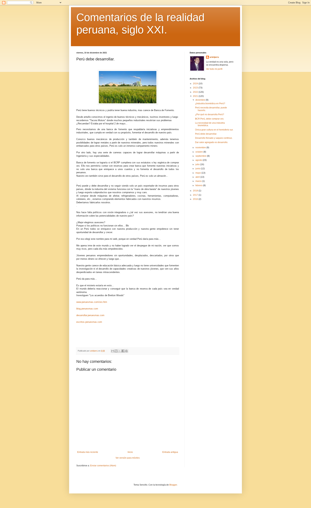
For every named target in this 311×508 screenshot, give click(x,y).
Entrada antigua (170, 452)
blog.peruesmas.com (87, 308)
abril (197, 177)
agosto (199, 160)
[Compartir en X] (119, 351)
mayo (198, 173)
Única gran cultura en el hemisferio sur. (214, 129)
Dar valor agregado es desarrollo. (211, 142)
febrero (199, 185)
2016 (196, 199)
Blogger (173, 485)
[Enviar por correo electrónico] (112, 351)
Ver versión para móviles (128, 458)
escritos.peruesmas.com (89, 322)
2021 (196, 96)
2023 (196, 87)
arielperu (214, 57)
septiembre (201, 156)
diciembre (200, 100)
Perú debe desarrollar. (206, 134)
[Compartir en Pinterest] (126, 351)
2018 (196, 190)
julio (197, 164)
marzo (198, 181)
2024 (196, 83)
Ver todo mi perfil (214, 69)
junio (198, 168)
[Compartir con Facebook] (123, 351)
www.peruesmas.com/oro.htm (91, 302)
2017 (196, 195)
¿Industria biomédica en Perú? (210, 103)
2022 (196, 92)
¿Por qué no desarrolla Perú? (209, 114)
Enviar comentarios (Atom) (103, 465)
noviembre (200, 147)
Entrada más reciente (87, 452)
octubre (199, 152)
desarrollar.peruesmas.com (90, 315)
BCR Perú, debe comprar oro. (209, 119)
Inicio (130, 452)
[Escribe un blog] (116, 351)
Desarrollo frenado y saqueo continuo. (214, 138)
